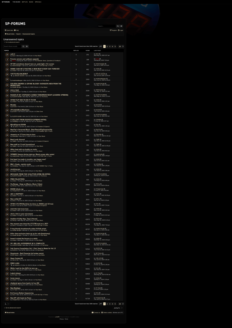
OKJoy (14, 185)
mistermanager (16, 65)
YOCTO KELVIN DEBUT (19, 74)
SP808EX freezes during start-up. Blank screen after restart (32, 154)
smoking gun (15, 169)
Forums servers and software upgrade (24, 59)
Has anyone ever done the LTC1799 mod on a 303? (29, 224)
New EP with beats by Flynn (20, 298)
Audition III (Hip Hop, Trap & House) (23, 219)
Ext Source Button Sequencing (21, 293)
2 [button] (107, 46)
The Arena (45, 96)
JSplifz (14, 141)
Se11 (13, 55)
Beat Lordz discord (17, 139)
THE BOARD (16, 2)
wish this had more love (19, 209)
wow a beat (14, 90)
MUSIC (31, 2)
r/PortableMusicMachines (19, 110)
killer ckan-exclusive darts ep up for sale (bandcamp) (30, 234)
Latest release (15, 273)
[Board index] (15, 23)
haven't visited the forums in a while (23, 238)
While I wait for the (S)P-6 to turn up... (24, 268)
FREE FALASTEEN (17, 179)
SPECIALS (38, 2)
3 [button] (109, 46)
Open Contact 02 (16, 258)
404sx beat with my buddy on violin (23, 149)
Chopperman (16, 190)
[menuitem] (16, 30)
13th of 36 (15, 260)
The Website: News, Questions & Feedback (47, 60)
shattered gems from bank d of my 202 (24, 283)
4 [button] (112, 46)
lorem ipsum (15, 278)
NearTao (14, 131)
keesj (13, 60)
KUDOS (14, 250)
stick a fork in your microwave (21, 214)
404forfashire (16, 91)
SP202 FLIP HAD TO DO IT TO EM (23, 100)
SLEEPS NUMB (16, 96)
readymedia (15, 156)
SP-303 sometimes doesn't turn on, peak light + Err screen (32, 64)
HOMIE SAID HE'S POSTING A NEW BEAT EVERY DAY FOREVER (34, 69)
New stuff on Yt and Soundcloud (22, 144)
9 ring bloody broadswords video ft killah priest (28, 229)
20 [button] (120, 46)
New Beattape (15, 288)
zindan (14, 70)
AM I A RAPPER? (16, 194)
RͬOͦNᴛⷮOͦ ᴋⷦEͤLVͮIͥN (19, 75)
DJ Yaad (14, 275)
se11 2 (12, 54)
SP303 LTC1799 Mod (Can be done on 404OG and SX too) (31, 204)
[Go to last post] (100, 54)
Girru (16, 126)
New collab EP (15, 199)
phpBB (57, 316)
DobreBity (15, 136)
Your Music (38, 55)
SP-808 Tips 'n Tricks (45, 156)
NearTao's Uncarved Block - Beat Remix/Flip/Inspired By (31, 130)
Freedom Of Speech (44, 126)
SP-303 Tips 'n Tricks (46, 65)
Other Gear (39, 111)
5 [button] (115, 46)
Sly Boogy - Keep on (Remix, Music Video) (26, 184)
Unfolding (15, 121)
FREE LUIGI (14, 263)
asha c (14, 200)
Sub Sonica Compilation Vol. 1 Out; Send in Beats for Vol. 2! (33, 248)
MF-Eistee (15, 255)
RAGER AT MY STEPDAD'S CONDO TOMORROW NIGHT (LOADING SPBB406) (39, 95)
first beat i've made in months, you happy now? (28, 159)
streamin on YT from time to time (22, 134)
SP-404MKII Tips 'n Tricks (44, 131)
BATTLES (25, 2)
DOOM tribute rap (16, 189)
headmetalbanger (17, 80)
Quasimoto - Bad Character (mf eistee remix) (27, 253)
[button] (100, 46)
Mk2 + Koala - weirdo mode (20, 164)
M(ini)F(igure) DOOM (18, 125)
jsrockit (14, 106)
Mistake (13, 105)
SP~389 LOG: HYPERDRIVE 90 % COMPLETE (27, 243)
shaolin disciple (16, 87)
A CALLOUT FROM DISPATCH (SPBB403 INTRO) (28, 120)
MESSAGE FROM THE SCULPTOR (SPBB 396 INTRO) (30, 174)
